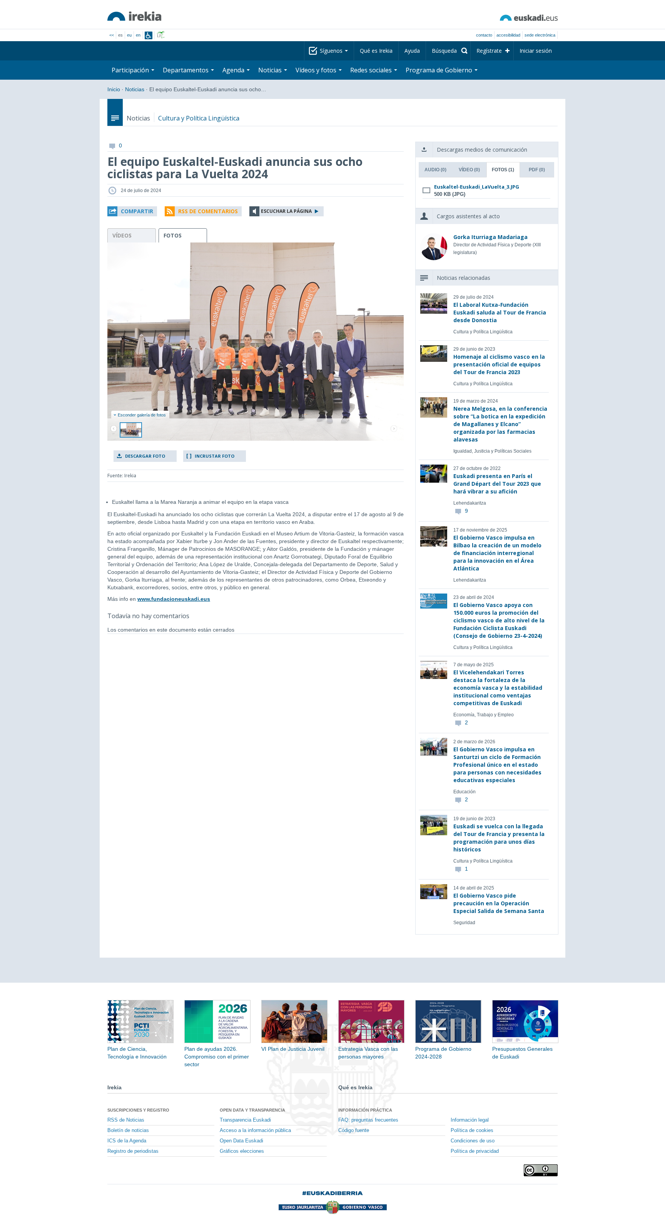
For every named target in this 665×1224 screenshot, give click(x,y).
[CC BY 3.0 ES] (541, 1170)
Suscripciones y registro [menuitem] (138, 1110)
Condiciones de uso (473, 1141)
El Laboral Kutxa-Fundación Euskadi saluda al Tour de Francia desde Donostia (499, 312)
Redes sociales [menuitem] (371, 70)
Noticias (134, 89)
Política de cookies (472, 1130)
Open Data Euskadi (241, 1141)
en (138, 35)
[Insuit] (148, 35)
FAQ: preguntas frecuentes (368, 1120)
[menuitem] (448, 50)
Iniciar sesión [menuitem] (536, 50)
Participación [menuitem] (131, 70)
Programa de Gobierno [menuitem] (440, 70)
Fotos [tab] (503, 169)
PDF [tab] (537, 169)
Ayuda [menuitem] (412, 50)
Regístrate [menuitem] (489, 50)
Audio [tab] (435, 169)
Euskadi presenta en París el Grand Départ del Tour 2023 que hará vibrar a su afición (497, 483)
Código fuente (353, 1130)
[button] (132, 211)
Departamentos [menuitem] (186, 70)
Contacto (484, 35)
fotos (173, 235)
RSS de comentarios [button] (208, 211)
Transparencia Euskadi (245, 1120)
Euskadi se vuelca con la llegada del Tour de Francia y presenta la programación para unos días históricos (499, 838)
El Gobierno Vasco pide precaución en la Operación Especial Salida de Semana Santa (498, 903)
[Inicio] (134, 16)
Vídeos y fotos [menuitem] (317, 70)
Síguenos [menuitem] (332, 50)
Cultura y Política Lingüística (198, 118)
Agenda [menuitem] (234, 70)
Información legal (470, 1120)
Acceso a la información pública (255, 1130)
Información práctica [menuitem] (365, 1110)
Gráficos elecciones (242, 1151)
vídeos (122, 235)
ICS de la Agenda (126, 1141)
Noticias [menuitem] (270, 70)
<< (111, 35)
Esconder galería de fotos (142, 415)
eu (129, 35)
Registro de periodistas (133, 1151)
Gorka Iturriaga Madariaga (490, 237)
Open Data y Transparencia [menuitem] (252, 1110)
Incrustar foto (214, 456)
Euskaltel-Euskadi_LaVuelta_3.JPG (476, 186)
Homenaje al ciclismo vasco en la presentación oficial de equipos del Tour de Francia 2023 (499, 364)
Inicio (113, 89)
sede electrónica (540, 35)
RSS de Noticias (125, 1120)
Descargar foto (145, 456)
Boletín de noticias (128, 1130)
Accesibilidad (508, 35)
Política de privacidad (475, 1151)
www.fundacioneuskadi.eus (173, 599)
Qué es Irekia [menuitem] (376, 50)
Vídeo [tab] (469, 169)
